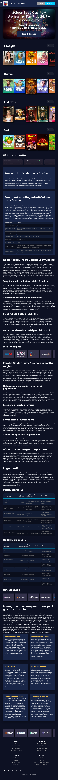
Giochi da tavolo (16, 750)
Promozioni (16, 762)
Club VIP (16, 758)
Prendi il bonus (29, 34)
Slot (16, 743)
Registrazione (41, 750)
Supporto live (41, 746)
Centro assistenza (42, 743)
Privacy (41, 758)
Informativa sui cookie (41, 762)
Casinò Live (16, 746)
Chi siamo (16, 765)
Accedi (41, 3)
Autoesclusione (42, 748)
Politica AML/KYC (41, 765)
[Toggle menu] (1, 2)
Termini (41, 760)
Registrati (50, 3)
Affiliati (16, 760)
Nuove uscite (16, 748)
